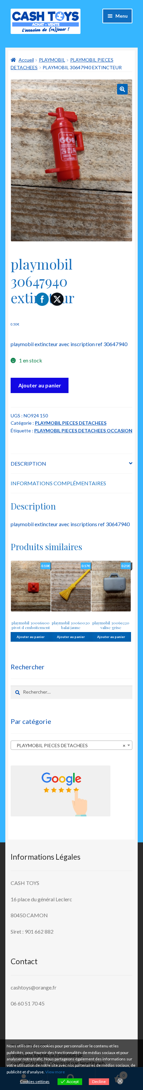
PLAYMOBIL (52, 60)
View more (55, 1071)
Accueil (26, 60)
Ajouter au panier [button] (31, 637)
